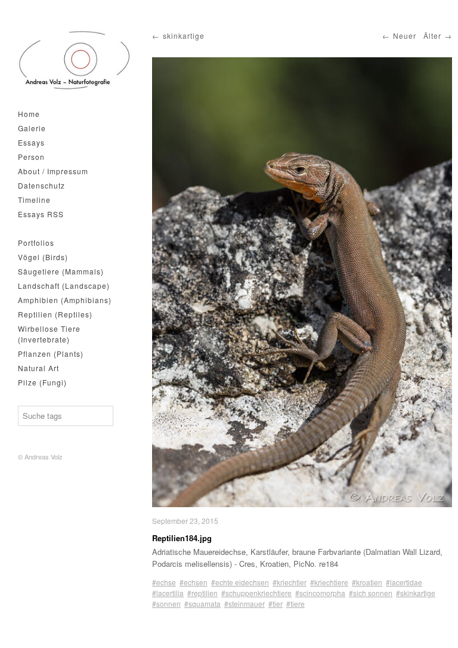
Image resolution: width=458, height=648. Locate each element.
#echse (164, 582)
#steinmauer (244, 603)
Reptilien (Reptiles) (55, 314)
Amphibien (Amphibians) (65, 300)
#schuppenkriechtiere (256, 593)
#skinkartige (415, 593)
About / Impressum (53, 171)
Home (29, 114)
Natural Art (38, 368)
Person (31, 157)
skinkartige (184, 35)
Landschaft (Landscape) (64, 285)
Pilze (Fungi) (42, 382)
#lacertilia (168, 593)
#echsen (194, 582)
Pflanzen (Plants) (50, 353)
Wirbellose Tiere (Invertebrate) (49, 333)
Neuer (404, 35)
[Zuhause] (74, 60)
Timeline (34, 200)
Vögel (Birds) (43, 257)
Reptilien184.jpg (182, 538)
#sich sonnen (370, 593)
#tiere (295, 603)
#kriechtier (290, 582)
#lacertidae (404, 582)
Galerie (32, 128)
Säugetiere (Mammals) (61, 271)
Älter (432, 35)
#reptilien (202, 593)
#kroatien (367, 582)
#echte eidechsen (240, 582)
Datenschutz (41, 185)
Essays (31, 142)
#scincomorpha (320, 593)
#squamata (202, 603)
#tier (275, 603)
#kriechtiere (329, 582)
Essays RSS (41, 214)
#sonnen (166, 603)
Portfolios (36, 242)
